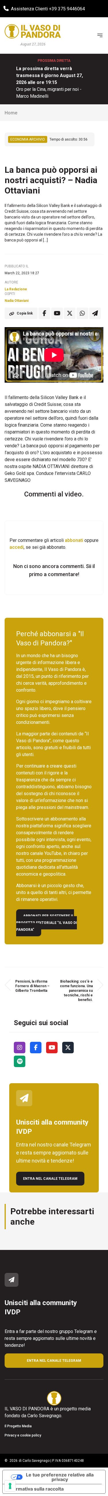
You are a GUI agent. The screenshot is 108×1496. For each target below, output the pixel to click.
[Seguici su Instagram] (19, 1047)
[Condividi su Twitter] (69, 313)
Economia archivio (27, 139)
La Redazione (16, 289)
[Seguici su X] (68, 1047)
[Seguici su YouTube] (52, 1047)
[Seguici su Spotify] (19, 1061)
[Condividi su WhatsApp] (82, 313)
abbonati (74, 540)
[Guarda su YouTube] (57, 313)
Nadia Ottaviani (17, 301)
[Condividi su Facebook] (44, 313)
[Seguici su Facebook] (35, 1047)
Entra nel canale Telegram (50, 1179)
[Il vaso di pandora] (33, 31)
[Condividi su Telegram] (95, 313)
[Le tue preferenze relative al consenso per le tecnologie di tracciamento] (10, 1485)
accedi (17, 547)
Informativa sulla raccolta (35, 1489)
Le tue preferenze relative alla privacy (60, 1477)
